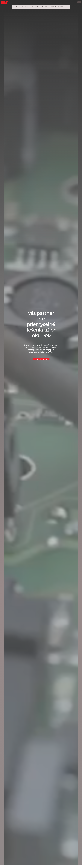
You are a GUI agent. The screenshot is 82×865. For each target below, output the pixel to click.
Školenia (45, 7)
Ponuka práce (57, 7)
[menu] (41, 7)
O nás (27, 7)
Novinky (35, 7)
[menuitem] (19, 6)
